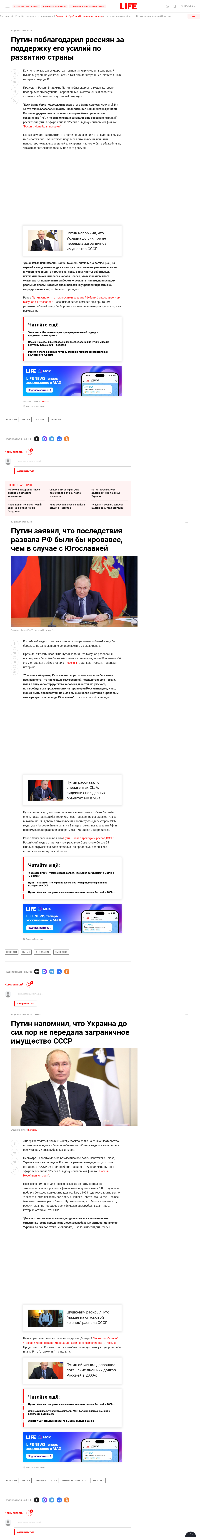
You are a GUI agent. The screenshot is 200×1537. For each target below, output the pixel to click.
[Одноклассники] (67, 439)
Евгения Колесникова (35, 406)
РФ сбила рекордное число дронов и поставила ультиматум (24, 493)
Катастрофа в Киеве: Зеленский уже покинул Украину (105, 493)
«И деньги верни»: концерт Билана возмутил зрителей (107, 506)
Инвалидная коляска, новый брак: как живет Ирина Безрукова (25, 508)
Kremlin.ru (44, 401)
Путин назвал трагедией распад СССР (88, 838)
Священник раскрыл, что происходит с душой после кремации (65, 493)
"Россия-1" (71, 662)
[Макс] (44, 439)
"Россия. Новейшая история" (42, 126)
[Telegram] (52, 439)
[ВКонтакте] (59, 439)
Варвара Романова (34, 939)
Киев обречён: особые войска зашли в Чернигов (67, 506)
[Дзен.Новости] (37, 439)
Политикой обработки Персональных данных (79, 16)
